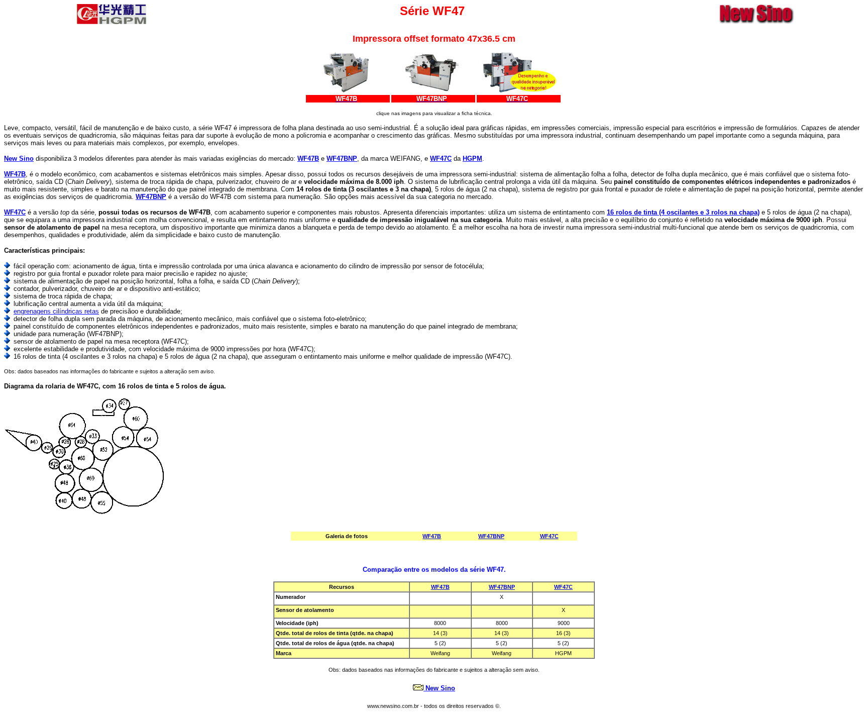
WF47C (563, 587)
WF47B (440, 587)
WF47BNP (502, 587)
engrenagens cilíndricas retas (56, 311)
